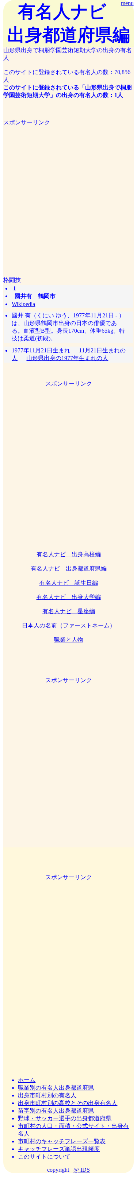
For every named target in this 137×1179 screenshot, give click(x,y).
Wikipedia (23, 304)
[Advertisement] (68, 195)
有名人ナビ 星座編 (68, 611)
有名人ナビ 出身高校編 (69, 554)
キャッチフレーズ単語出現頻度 (59, 1149)
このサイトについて (44, 1156)
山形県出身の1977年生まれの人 (67, 358)
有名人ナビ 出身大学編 (69, 597)
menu (127, 3)
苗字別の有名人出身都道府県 (56, 1111)
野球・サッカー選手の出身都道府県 (64, 1118)
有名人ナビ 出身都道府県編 (69, 568)
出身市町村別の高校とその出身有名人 (67, 1103)
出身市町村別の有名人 (47, 1095)
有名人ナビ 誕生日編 (68, 583)
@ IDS (81, 1170)
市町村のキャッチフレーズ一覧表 (62, 1141)
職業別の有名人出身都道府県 (56, 1088)
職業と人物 (68, 640)
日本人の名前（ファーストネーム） (68, 625)
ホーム (26, 1080)
